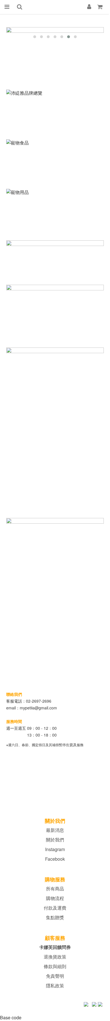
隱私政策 (55, 985)
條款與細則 (55, 966)
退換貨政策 (55, 956)
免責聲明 (55, 976)
